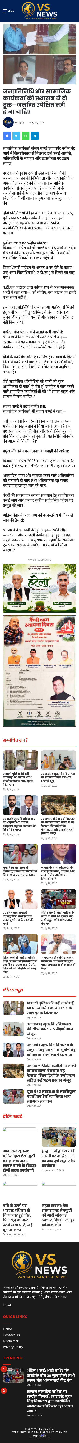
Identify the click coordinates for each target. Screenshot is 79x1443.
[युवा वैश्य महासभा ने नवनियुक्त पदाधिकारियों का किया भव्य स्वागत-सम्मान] (20, 854)
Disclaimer (11, 1341)
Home (7, 1329)
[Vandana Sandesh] (39, 11)
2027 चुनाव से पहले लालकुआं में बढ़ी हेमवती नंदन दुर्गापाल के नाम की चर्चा (18, 918)
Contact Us (11, 1335)
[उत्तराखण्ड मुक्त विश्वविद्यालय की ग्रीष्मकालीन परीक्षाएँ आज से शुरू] (58, 760)
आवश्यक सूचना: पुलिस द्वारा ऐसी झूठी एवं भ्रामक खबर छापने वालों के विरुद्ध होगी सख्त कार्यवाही (19, 1161)
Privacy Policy (13, 1347)
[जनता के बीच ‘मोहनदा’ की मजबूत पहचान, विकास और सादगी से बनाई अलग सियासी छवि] (58, 854)
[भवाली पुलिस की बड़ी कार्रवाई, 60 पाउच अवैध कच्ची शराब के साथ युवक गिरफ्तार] (20, 760)
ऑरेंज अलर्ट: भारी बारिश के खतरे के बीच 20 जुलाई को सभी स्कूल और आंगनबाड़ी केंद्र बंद (57, 918)
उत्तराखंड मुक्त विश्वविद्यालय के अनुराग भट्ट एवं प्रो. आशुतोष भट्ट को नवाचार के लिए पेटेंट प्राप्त (19, 824)
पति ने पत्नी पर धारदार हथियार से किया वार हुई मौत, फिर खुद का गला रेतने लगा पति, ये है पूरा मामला (18, 1217)
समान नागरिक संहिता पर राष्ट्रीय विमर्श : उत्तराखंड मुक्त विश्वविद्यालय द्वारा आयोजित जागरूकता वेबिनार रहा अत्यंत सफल (50, 1401)
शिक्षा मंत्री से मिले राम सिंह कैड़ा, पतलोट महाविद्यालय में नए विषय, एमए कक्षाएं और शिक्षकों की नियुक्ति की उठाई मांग (20, 965)
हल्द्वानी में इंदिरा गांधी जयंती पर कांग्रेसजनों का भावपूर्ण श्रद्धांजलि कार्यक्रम (58, 1158)
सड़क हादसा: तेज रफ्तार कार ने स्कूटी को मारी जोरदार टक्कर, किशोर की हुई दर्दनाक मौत (58, 1215)
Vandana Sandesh (44, 1429)
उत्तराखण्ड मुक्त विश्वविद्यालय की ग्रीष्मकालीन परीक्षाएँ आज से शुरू (58, 777)
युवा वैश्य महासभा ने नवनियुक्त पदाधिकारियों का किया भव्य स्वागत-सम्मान (20, 871)
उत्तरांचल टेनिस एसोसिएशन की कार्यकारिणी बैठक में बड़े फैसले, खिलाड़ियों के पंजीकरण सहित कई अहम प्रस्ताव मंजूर (58, 826)
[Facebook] (7, 136)
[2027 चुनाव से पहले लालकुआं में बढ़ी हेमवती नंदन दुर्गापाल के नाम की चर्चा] (20, 899)
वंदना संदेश (19, 122)
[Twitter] (16, 136)
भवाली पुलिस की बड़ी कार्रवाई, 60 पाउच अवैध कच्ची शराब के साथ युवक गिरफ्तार (18, 779)
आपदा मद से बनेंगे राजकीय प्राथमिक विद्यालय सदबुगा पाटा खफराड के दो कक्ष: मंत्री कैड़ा (58, 963)
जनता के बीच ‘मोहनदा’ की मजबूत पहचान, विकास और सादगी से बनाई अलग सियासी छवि (58, 873)
